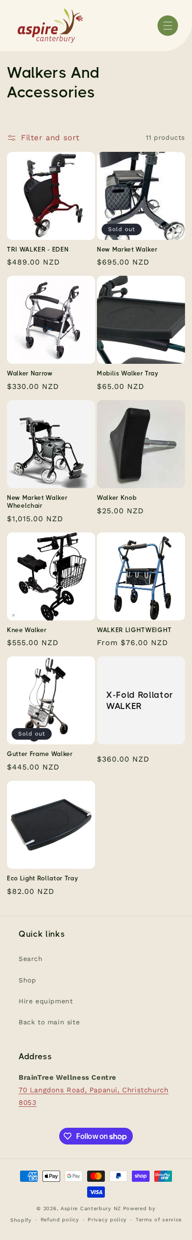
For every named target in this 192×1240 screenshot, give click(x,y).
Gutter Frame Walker (40, 753)
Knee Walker (27, 630)
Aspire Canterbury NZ (91, 1209)
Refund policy (60, 1220)
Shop (27, 980)
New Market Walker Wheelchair (37, 501)
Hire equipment (46, 1001)
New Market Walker (127, 249)
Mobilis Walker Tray (127, 373)
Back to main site (49, 1022)
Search (31, 958)
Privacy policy (107, 1220)
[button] (168, 25)
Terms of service (159, 1220)
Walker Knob (117, 497)
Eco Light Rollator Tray (42, 878)
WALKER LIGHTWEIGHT (134, 630)
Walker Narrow (30, 373)
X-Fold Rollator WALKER (139, 700)
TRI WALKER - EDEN (38, 249)
